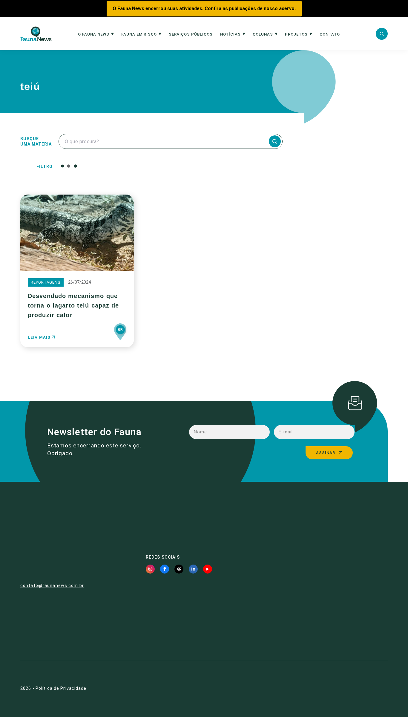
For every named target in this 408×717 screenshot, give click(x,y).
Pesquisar (205, 165)
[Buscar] (382, 34)
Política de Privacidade (61, 688)
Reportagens (46, 282)
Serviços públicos (191, 34)
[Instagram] (150, 569)
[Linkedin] (193, 569)
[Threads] (178, 569)
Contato (330, 34)
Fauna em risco (139, 34)
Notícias (230, 34)
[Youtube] (207, 569)
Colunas (263, 34)
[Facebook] (164, 569)
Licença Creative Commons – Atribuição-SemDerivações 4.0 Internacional (332, 626)
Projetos (296, 34)
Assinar (325, 452)
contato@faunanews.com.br (52, 585)
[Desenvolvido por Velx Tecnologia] (358, 688)
